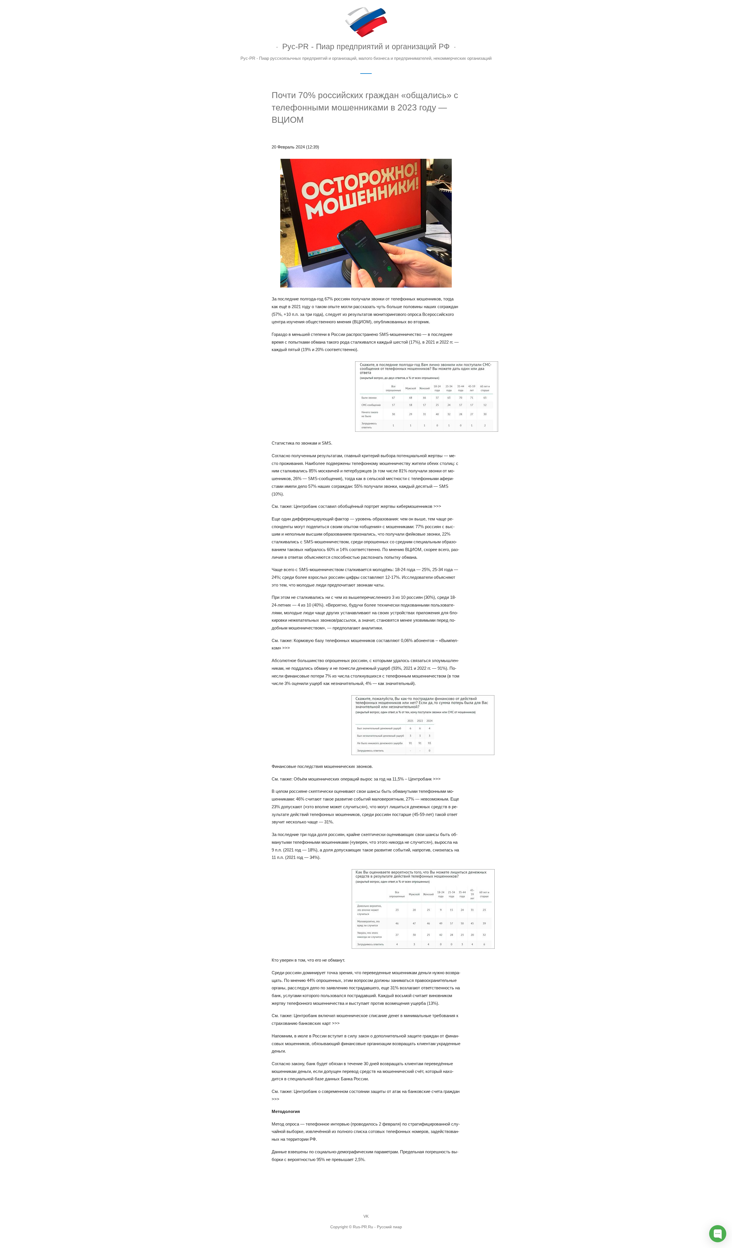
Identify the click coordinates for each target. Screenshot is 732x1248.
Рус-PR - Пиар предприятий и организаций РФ (366, 46)
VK (366, 1216)
